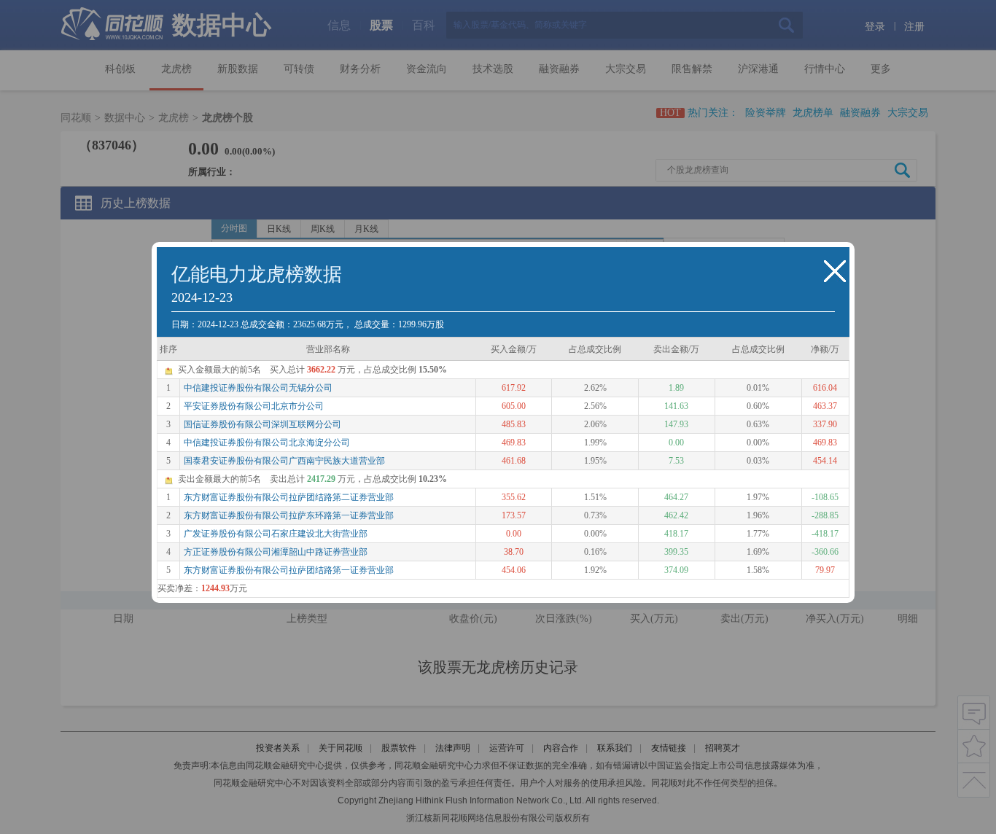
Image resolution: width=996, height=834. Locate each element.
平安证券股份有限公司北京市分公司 (254, 406)
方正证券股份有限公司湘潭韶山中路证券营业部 (275, 552)
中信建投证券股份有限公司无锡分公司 (258, 388)
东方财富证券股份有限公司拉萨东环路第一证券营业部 (289, 515)
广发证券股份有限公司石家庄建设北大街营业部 (275, 534)
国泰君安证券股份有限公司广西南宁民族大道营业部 (284, 461)
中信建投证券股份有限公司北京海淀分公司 (267, 442)
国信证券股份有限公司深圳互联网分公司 (262, 424)
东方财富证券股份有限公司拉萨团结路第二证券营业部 (289, 497)
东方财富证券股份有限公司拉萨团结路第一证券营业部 (289, 570)
